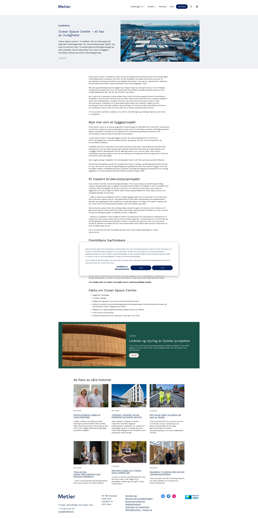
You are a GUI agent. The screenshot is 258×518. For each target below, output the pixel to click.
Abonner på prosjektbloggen (139, 498)
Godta (141, 268)
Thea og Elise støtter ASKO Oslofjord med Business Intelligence (87, 474)
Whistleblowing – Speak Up (138, 510)
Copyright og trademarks (137, 507)
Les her (134, 355)
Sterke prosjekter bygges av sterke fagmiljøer (87, 416)
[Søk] (191, 6)
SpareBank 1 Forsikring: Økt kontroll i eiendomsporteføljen (167, 473)
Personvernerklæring (135, 501)
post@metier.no (66, 511)
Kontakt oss (131, 496)
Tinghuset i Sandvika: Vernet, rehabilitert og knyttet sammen (127, 416)
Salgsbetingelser (133, 504)
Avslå (162, 268)
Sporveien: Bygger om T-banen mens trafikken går (126, 471)
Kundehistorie (64, 25)
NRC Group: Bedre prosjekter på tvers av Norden (165, 416)
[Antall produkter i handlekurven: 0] (197, 6)
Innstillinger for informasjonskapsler (122, 268)
